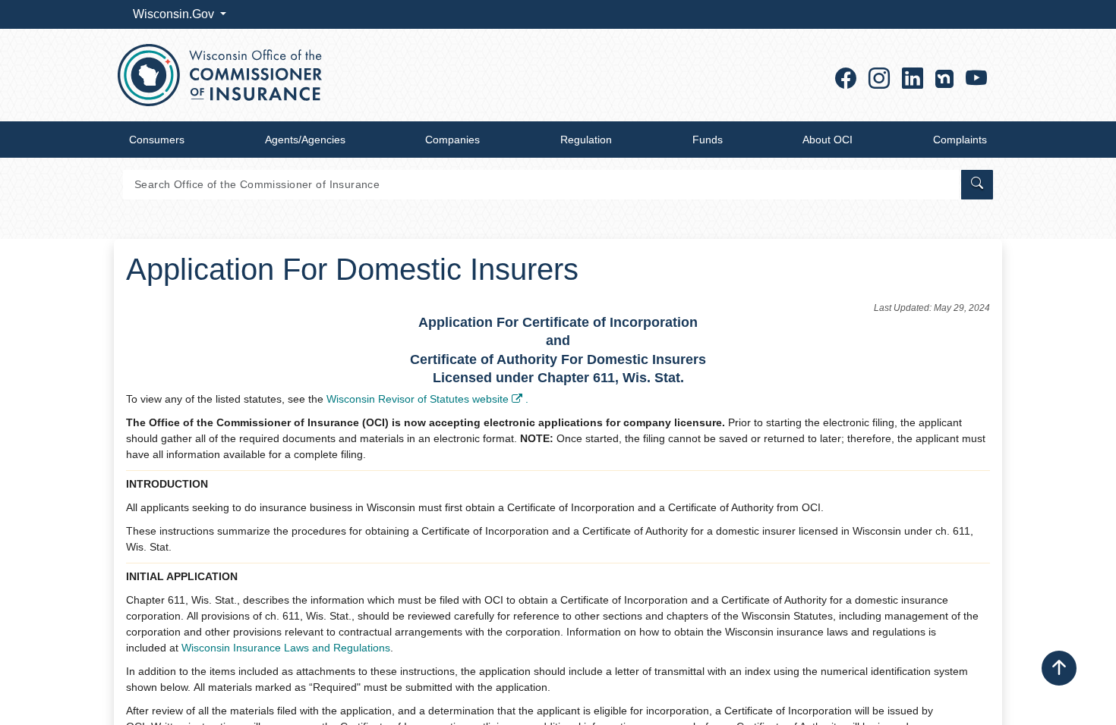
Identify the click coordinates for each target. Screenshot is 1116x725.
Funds (707, 139)
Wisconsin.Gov (175, 14)
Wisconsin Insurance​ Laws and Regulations (285, 648)
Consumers (156, 139)
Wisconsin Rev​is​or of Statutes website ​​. (427, 399)
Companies (452, 139)
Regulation (586, 139)
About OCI (827, 139)
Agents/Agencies (305, 139)
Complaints (960, 139)
